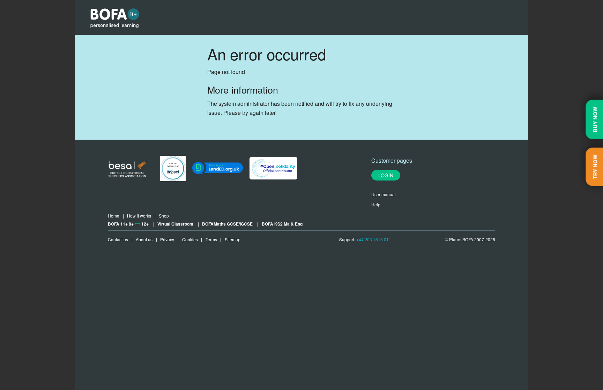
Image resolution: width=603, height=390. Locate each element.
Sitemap (232, 239)
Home (113, 216)
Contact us (118, 239)
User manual (383, 194)
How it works (139, 216)
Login (385, 175)
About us (144, 239)
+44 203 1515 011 (373, 239)
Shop (164, 216)
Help (375, 204)
